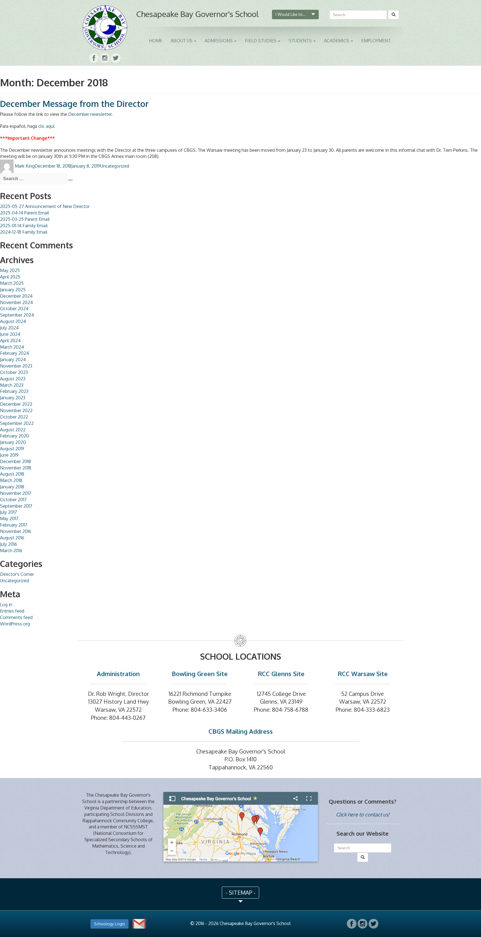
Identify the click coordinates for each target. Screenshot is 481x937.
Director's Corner (17, 574)
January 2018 (12, 487)
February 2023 (14, 391)
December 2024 (16, 296)
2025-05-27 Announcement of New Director (45, 206)
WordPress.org (15, 624)
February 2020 (14, 436)
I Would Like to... (291, 14)
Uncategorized (114, 166)
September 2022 (17, 423)
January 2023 (12, 397)
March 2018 (11, 480)
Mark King (25, 166)
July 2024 (9, 328)
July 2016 (8, 544)
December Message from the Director (74, 103)
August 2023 (12, 378)
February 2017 (13, 525)
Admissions (219, 40)
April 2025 (10, 277)
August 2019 (12, 448)
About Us (182, 40)
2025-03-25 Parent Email (25, 219)
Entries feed (12, 611)
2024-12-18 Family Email (23, 232)
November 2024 (16, 302)
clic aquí (46, 126)
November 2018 (15, 468)
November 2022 (16, 410)
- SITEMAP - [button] (240, 892)
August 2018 (12, 474)
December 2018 (15, 461)
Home (155, 40)
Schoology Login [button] (109, 923)
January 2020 (13, 442)
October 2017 (13, 499)
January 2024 (13, 359)
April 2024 (10, 340)
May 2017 (9, 518)
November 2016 (15, 531)
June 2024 (10, 334)
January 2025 (13, 289)
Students (301, 40)
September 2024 (17, 315)
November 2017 (15, 493)
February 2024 (14, 353)
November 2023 (16, 366)
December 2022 (16, 404)
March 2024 (12, 347)
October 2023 (14, 372)
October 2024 (14, 308)
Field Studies (261, 40)
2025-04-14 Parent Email (24, 213)
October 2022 (14, 417)
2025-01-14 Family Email (24, 225)
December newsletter (90, 114)
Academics (337, 40)
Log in (6, 604)
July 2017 (8, 512)
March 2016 (11, 550)
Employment (376, 40)
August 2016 (12, 537)
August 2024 (13, 321)
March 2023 (11, 385)
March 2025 (12, 283)
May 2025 (10, 270)
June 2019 (9, 455)
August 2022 (13, 429)
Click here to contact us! (362, 814)
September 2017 (16, 506)
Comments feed (16, 617)
